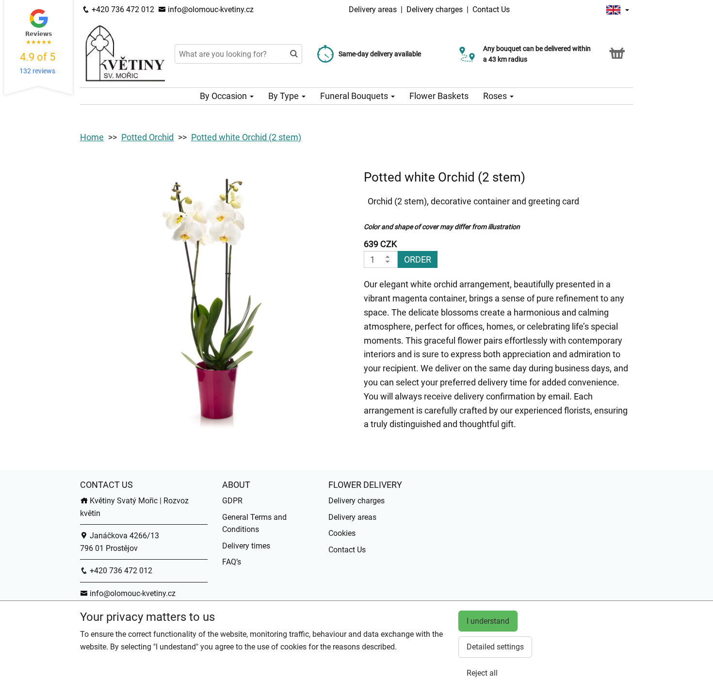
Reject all (482, 673)
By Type (284, 96)
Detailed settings (495, 646)
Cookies (342, 533)
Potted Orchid (147, 137)
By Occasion (224, 96)
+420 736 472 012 (122, 9)
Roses (496, 96)
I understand (488, 621)
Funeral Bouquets (355, 96)
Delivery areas (373, 9)
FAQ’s (231, 561)
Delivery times (246, 545)
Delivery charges (434, 9)
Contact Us (491, 9)
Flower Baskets (439, 96)
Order (417, 259)
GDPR (232, 500)
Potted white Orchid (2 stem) (246, 137)
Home (92, 137)
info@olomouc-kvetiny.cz (210, 9)
